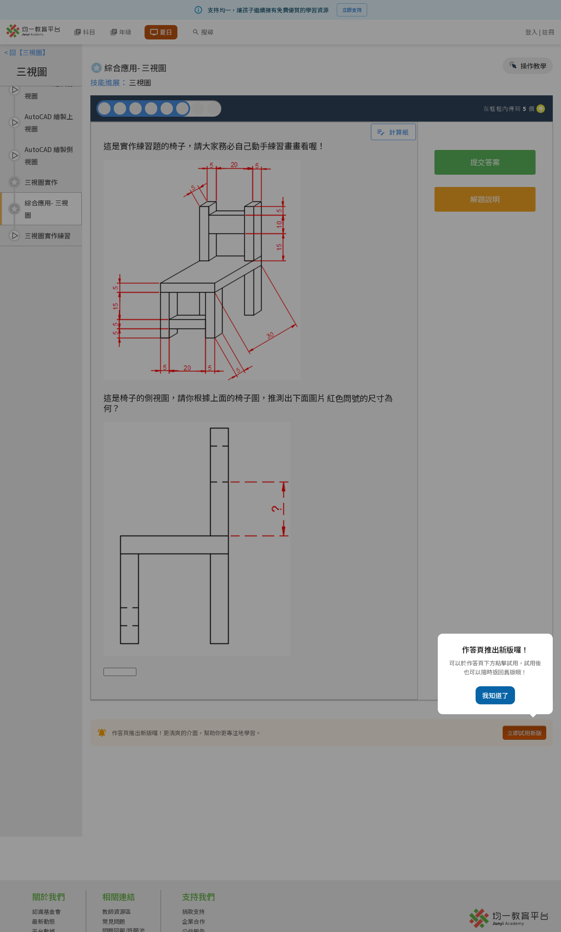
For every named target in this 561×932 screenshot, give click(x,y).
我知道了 (495, 695)
